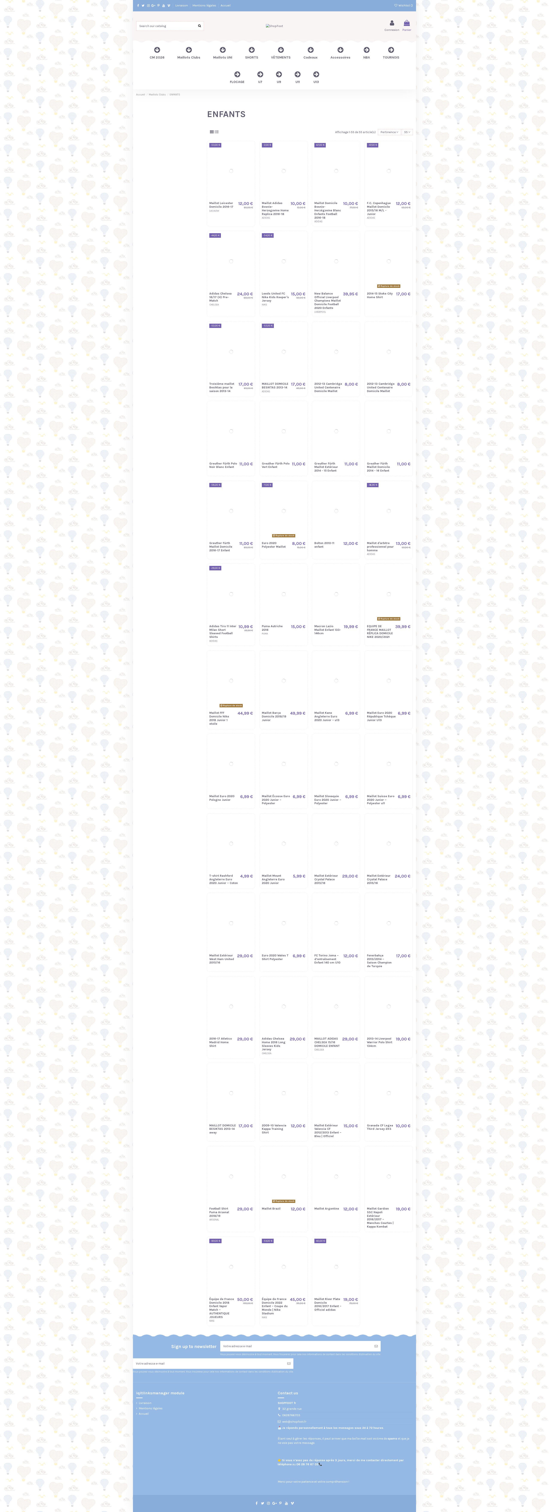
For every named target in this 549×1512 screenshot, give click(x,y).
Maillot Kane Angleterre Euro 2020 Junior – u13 (326, 716)
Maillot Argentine (326, 1208)
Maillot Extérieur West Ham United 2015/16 (221, 959)
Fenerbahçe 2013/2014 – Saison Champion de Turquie (379, 961)
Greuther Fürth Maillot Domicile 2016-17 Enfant (220, 546)
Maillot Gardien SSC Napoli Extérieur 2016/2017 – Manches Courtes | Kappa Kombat (380, 1217)
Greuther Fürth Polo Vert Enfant (276, 465)
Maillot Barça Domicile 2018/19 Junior (274, 716)
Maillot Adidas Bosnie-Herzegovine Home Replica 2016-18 (275, 208)
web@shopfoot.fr (294, 1421)
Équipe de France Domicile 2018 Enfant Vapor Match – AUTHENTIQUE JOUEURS (221, 1308)
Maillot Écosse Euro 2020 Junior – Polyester (276, 799)
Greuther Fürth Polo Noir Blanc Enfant (223, 465)
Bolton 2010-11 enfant (324, 545)
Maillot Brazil (271, 1208)
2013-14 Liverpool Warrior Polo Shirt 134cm (379, 1042)
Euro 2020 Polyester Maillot (274, 545)
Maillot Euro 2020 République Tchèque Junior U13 (381, 716)
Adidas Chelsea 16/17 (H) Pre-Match (220, 297)
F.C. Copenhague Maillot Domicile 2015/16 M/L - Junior (379, 208)
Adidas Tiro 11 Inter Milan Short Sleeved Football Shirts (222, 631)
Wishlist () (405, 5)
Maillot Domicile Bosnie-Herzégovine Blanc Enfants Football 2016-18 (327, 210)
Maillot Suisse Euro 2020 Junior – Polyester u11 (380, 799)
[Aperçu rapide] (249, 164)
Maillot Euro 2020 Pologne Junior (221, 798)
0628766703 (291, 1415)
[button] (340, 53)
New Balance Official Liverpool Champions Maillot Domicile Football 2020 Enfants (327, 301)
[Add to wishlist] (249, 149)
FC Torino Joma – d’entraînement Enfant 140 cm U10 (327, 959)
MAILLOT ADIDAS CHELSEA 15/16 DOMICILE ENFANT (327, 1042)
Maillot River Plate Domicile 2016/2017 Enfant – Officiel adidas (327, 1304)
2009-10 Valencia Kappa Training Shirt (274, 1129)
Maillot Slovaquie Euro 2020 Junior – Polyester (327, 799)
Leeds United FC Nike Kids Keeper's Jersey (275, 297)
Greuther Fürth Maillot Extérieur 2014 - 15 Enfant (326, 467)
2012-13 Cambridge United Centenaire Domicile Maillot (328, 387)
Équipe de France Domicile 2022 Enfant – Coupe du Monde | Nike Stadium (275, 1306)
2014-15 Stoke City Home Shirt (380, 295)
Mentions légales (204, 5)
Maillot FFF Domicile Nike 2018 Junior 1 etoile (219, 718)
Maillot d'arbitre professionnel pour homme (380, 546)
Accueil (226, 5)
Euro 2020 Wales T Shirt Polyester (275, 957)
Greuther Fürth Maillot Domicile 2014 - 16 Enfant (378, 467)
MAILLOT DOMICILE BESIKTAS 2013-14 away (222, 1129)
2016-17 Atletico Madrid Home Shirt (220, 1042)
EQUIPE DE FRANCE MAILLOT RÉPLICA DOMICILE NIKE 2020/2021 (380, 631)
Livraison (182, 5)
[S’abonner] (376, 1346)
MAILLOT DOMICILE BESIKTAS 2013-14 (275, 385)
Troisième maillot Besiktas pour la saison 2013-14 (221, 387)
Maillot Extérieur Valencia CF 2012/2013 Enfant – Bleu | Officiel (327, 1131)
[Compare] (249, 157)
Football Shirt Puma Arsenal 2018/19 (219, 1212)
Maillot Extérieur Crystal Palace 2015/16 (326, 879)
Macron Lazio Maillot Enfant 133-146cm (327, 629)
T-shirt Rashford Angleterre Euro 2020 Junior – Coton (223, 879)
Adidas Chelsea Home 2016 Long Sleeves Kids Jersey (273, 1044)
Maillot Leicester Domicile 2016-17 (221, 205)
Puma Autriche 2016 (272, 628)
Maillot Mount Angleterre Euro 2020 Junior (273, 879)
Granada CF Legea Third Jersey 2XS (380, 1127)
